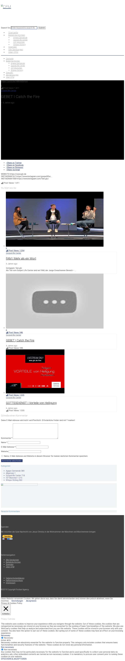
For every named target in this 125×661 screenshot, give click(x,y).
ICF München (14, 478)
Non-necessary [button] (7, 647)
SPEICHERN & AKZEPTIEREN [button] (13, 659)
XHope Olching (14, 480)
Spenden (9, 564)
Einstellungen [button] (17, 601)
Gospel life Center (8, 90)
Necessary (8, 638)
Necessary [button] (5, 635)
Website (4, 451)
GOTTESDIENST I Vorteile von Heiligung (31, 403)
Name (4, 442)
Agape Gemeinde (15, 471)
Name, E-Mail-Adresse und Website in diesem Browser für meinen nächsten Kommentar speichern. (46, 456)
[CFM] (6, 6)
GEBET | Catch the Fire (20, 340)
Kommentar (6, 438)
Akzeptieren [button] (31, 601)
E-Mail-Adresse (8, 447)
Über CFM (10, 567)
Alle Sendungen (12, 560)
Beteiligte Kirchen (13, 562)
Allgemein (11, 473)
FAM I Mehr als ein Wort (21, 258)
